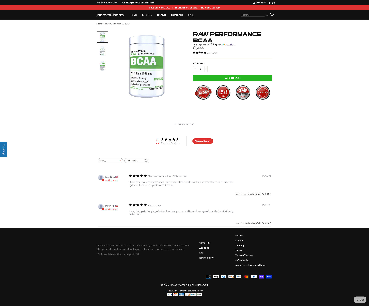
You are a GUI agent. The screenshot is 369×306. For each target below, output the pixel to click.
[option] (146, 66)
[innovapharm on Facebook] (269, 3)
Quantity (199, 63)
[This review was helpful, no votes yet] (263, 194)
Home (133, 15)
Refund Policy (206, 257)
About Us (204, 247)
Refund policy (242, 260)
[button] (214, 44)
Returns (239, 235)
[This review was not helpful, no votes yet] (268, 194)
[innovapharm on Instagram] (273, 3)
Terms (238, 250)
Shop (146, 15)
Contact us (205, 242)
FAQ (190, 15)
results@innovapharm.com (138, 2)
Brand (161, 15)
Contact (177, 15)
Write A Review (202, 141)
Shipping (239, 245)
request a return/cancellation (250, 265)
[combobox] (110, 160)
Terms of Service (244, 255)
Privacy (239, 240)
